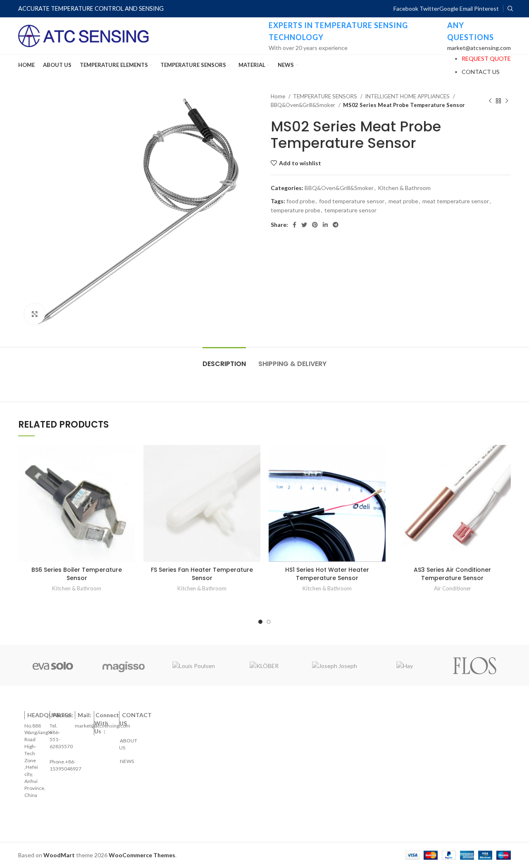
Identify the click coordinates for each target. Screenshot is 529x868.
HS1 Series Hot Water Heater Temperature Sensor (327, 574)
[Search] (509, 8)
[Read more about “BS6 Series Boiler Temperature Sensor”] (129, 458)
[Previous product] (490, 101)
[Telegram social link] (335, 224)
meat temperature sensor (455, 201)
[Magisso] (123, 665)
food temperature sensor (351, 201)
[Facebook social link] (294, 224)
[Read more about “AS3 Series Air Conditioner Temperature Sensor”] (504, 458)
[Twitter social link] (304, 224)
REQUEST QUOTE (486, 58)
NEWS (126, 758)
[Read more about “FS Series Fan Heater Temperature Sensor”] (254, 458)
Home (278, 96)
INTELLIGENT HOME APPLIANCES (408, 96)
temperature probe (295, 210)
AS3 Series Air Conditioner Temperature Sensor (452, 574)
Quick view (129, 477)
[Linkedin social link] (325, 224)
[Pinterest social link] (315, 224)
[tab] (224, 359)
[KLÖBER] (264, 665)
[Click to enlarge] (34, 314)
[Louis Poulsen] (194, 665)
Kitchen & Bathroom (404, 187)
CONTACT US (481, 71)
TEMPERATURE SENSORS (325, 96)
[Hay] (404, 665)
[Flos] (475, 665)
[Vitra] (53, 665)
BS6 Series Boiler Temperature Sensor (76, 574)
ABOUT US (128, 740)
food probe (300, 201)
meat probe (403, 201)
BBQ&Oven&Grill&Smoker (303, 105)
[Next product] (507, 101)
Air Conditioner (452, 588)
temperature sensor (350, 210)
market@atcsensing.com (479, 47)
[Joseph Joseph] (334, 665)
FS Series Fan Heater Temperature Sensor (202, 574)
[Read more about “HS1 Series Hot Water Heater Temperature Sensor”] (379, 458)
